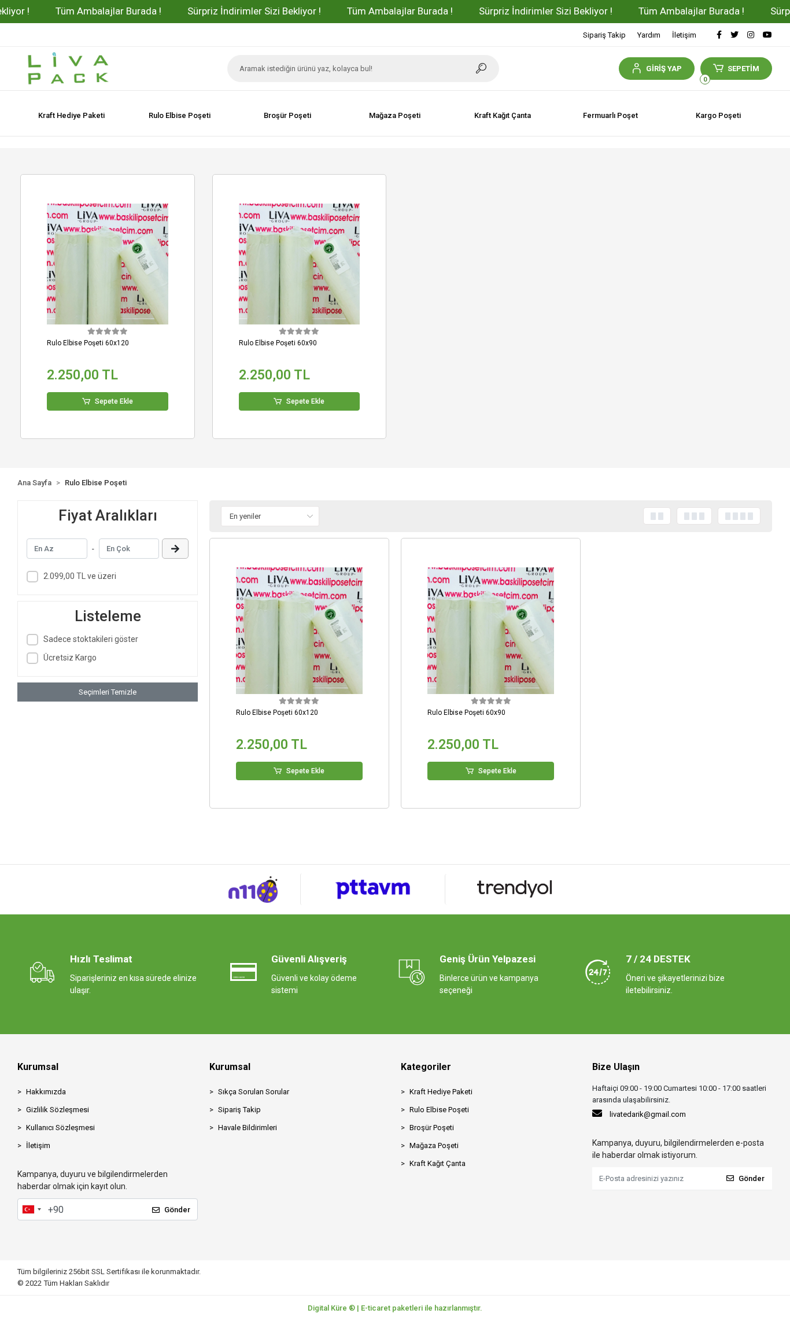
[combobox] (31, 1209)
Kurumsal (37, 1066)
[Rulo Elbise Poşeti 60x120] (107, 264)
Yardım (648, 35)
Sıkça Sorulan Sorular (253, 1091)
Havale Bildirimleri (247, 1127)
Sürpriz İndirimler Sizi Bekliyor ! (254, 11)
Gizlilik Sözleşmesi (57, 1109)
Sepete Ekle (114, 401)
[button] (657, 68)
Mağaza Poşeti (434, 1145)
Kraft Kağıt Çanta (437, 1163)
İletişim (684, 35)
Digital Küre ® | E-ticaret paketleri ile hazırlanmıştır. (395, 1308)
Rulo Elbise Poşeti (439, 1109)
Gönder (177, 1209)
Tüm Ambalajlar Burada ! (108, 11)
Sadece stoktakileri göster (90, 639)
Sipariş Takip (604, 35)
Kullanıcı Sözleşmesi (60, 1127)
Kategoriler (426, 1066)
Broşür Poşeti (431, 1127)
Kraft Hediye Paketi (440, 1091)
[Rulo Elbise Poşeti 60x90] (299, 264)
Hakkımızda (46, 1091)
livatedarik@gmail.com (648, 1114)
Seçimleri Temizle (107, 692)
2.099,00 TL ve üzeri (79, 576)
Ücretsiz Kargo (70, 657)
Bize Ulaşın (616, 1066)
